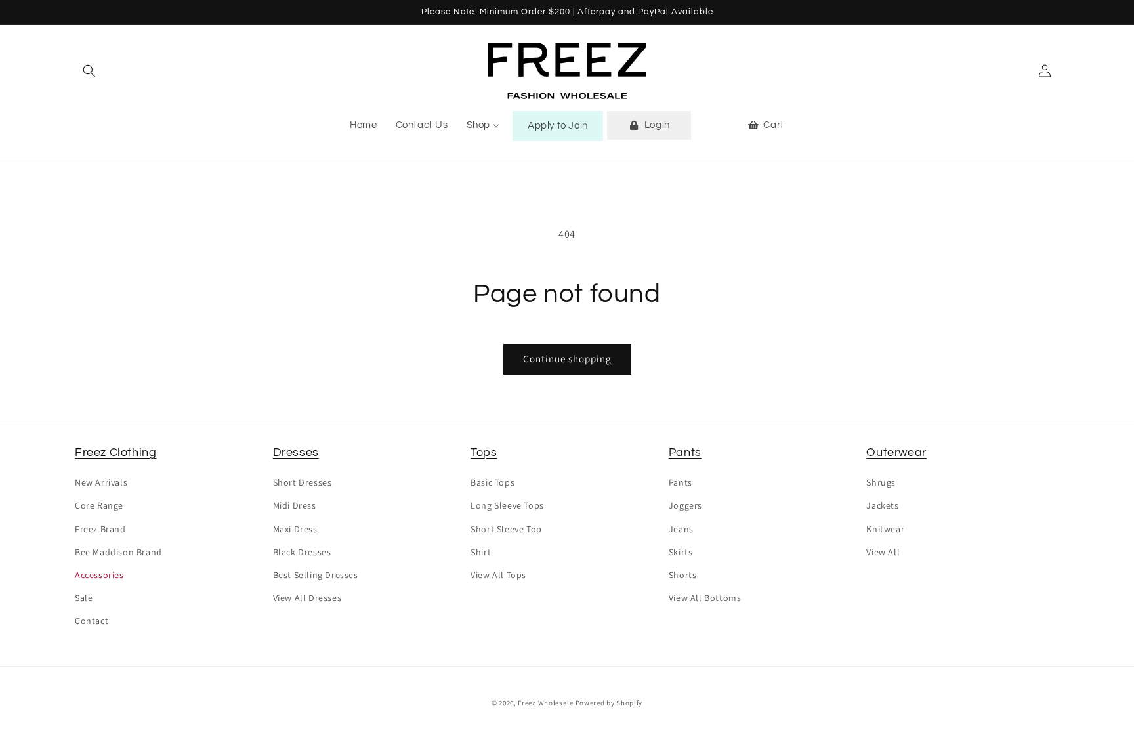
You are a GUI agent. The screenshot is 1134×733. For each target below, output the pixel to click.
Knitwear (885, 529)
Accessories (99, 575)
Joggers (685, 505)
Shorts (683, 575)
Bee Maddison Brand (118, 552)
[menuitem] (363, 125)
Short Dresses (302, 482)
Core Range (99, 505)
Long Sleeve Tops (507, 505)
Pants (685, 452)
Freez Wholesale (546, 702)
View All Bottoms (705, 598)
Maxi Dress (295, 529)
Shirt (481, 552)
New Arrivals (101, 482)
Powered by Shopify (609, 702)
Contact (91, 621)
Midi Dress (294, 505)
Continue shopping (567, 358)
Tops (484, 452)
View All (883, 552)
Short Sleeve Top (506, 529)
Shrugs (881, 482)
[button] (89, 70)
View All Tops (498, 575)
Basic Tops (492, 482)
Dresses (296, 452)
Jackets (882, 505)
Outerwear (896, 452)
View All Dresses (307, 598)
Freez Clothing (115, 452)
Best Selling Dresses (315, 575)
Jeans (681, 529)
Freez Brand (100, 529)
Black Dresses (302, 552)
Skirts (681, 552)
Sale (84, 598)
